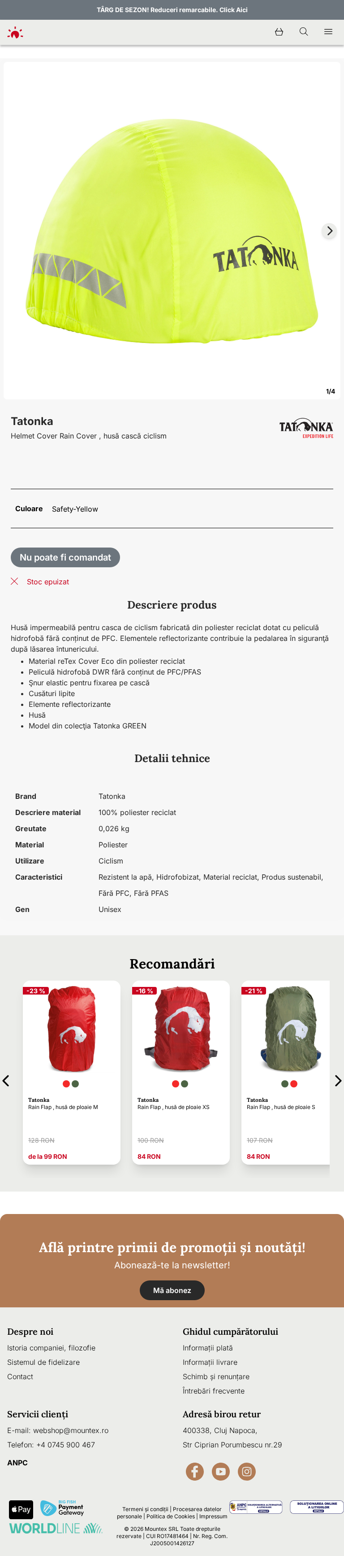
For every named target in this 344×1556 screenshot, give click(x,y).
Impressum (213, 1516)
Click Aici (233, 9)
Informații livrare (210, 1362)
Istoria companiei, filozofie (51, 1347)
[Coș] (279, 32)
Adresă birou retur (222, 1414)
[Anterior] (5, 1079)
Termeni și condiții (145, 1509)
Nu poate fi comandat (65, 557)
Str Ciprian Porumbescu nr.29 (232, 1444)
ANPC (17, 1462)
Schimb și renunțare (216, 1376)
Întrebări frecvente (214, 1390)
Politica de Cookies (170, 1516)
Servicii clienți (37, 1414)
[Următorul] (338, 1079)
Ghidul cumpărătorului (230, 1331)
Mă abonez (172, 1290)
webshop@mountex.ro (70, 1430)
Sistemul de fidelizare (43, 1362)
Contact (20, 1376)
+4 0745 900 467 (65, 1444)
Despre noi (30, 1331)
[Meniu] (328, 32)
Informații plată (208, 1347)
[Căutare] (304, 32)
